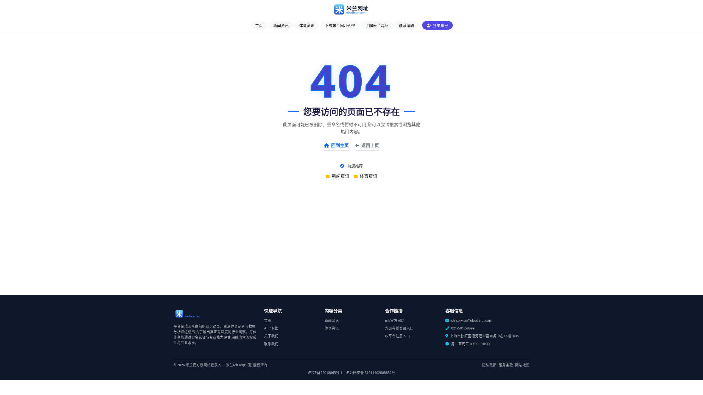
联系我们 (271, 344)
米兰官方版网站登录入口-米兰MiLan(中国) (219, 365)
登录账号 (440, 25)
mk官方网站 (394, 320)
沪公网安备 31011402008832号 (370, 372)
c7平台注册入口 (397, 336)
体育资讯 (306, 25)
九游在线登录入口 (399, 328)
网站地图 (522, 365)
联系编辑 (406, 25)
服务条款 (506, 365)
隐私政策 (489, 365)
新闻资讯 (281, 25)
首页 (267, 320)
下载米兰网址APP (340, 25)
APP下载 (271, 328)
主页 (259, 25)
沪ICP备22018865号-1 (325, 372)
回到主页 (340, 145)
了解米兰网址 (376, 25)
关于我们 (271, 336)
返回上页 (370, 145)
